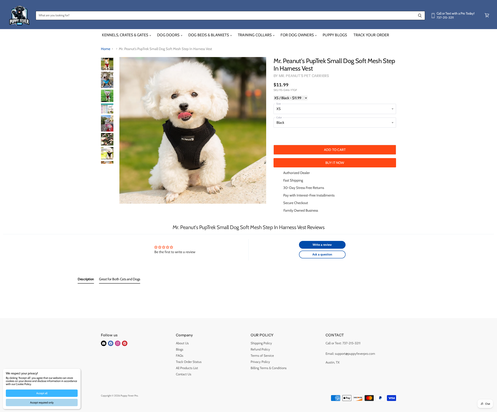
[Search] (420, 15)
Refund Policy (260, 349)
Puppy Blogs (335, 35)
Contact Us (183, 374)
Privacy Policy (260, 362)
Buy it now (334, 163)
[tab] (86, 280)
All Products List (187, 368)
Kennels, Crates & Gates (125, 35)
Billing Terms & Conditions (269, 368)
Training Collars (255, 35)
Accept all (41, 393)
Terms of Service (262, 355)
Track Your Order (371, 35)
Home (105, 49)
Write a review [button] (322, 245)
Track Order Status (189, 362)
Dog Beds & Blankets (209, 35)
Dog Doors (168, 35)
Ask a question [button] (322, 254)
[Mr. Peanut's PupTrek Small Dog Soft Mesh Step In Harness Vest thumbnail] (107, 64)
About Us (182, 343)
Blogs (179, 349)
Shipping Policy (261, 343)
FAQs (179, 355)
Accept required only (42, 402)
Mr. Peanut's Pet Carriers (304, 76)
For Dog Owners (298, 35)
